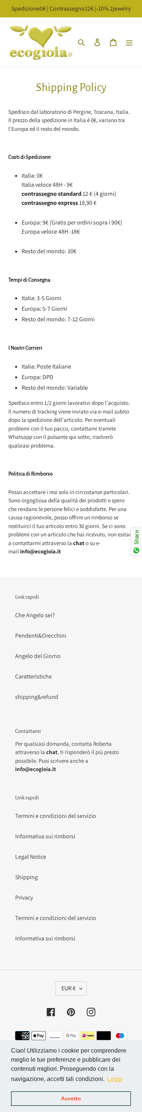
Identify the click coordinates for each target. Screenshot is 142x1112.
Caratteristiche (33, 676)
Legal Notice (30, 857)
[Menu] (129, 42)
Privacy (24, 897)
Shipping (26, 877)
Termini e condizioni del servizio (55, 816)
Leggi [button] (114, 1079)
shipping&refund (36, 697)
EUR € (68, 988)
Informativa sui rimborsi (45, 836)
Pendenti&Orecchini (40, 636)
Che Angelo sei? (35, 615)
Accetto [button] (71, 1098)
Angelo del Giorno (38, 656)
